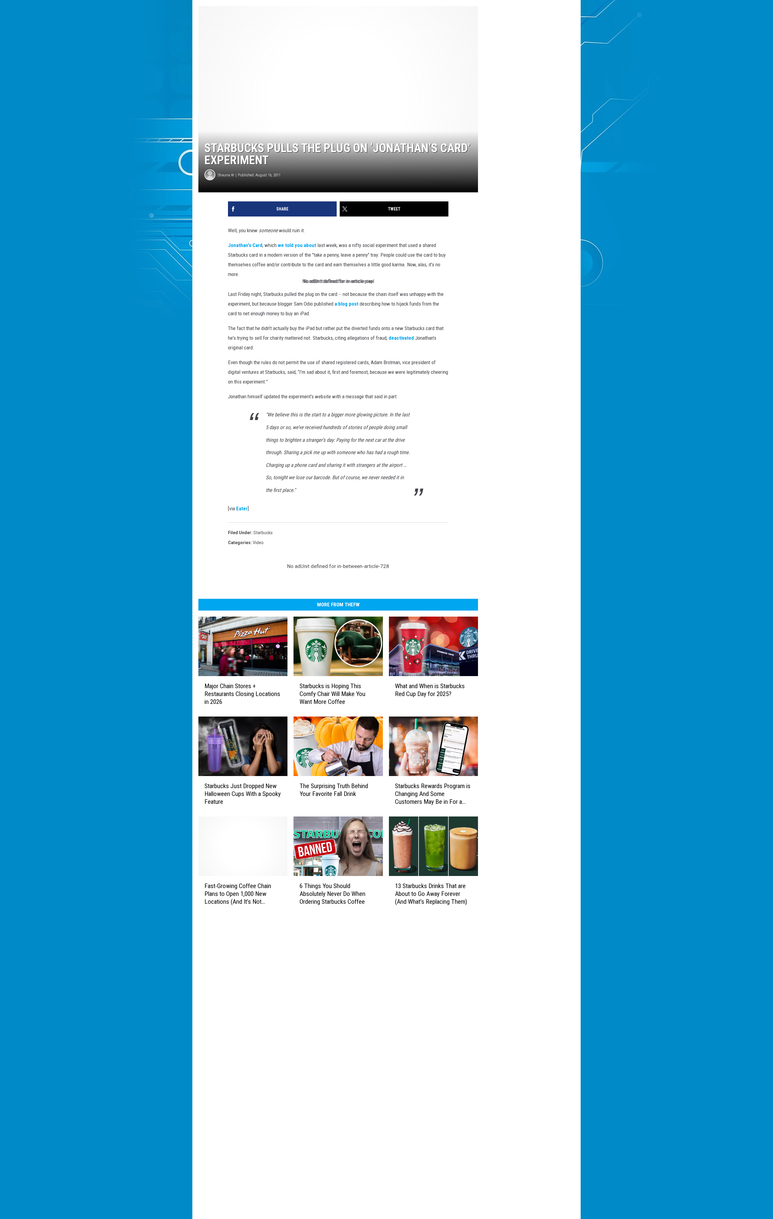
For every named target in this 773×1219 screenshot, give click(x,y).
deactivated (401, 338)
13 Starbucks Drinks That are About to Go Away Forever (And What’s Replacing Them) (431, 893)
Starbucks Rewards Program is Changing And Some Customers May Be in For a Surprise (432, 794)
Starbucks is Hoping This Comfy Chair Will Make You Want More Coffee (332, 693)
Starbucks (263, 532)
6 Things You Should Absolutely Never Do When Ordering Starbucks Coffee (332, 893)
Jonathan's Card (245, 245)
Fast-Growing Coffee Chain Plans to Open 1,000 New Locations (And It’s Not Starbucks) (237, 894)
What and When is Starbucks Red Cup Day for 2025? (430, 690)
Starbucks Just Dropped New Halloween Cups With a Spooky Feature (242, 793)
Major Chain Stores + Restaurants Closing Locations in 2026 (242, 693)
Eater (242, 508)
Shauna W (226, 175)
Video (258, 542)
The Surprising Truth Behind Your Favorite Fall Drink (334, 789)
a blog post (346, 304)
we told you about (297, 245)
